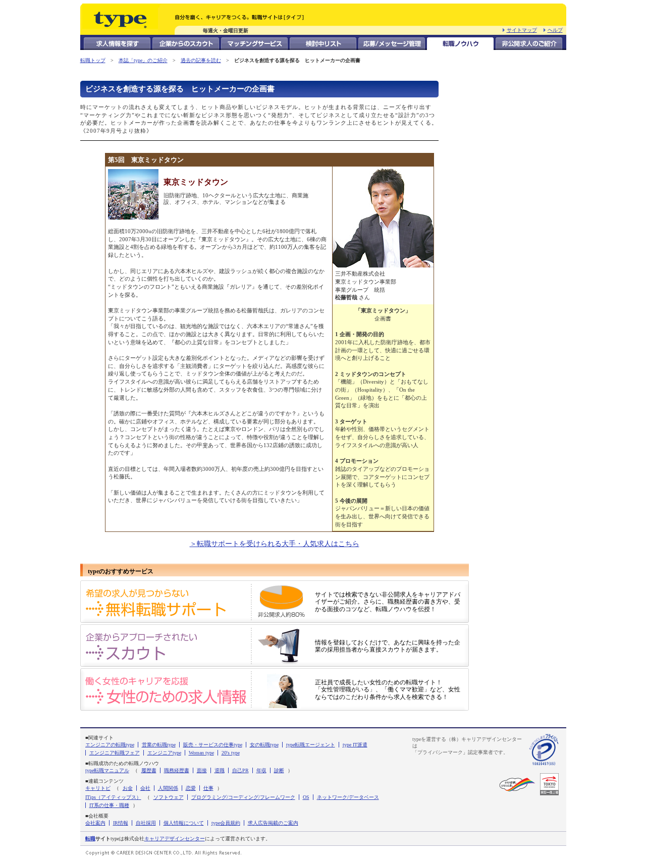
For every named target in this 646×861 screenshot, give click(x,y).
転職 (90, 838)
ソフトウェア (168, 797)
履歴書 (148, 770)
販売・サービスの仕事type (212, 744)
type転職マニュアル (107, 770)
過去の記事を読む (201, 60)
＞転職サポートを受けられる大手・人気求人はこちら (274, 544)
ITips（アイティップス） (113, 797)
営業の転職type (159, 744)
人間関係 (168, 788)
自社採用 (146, 823)
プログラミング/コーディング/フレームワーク (243, 797)
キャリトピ (98, 788)
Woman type (201, 753)
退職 (219, 770)
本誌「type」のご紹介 (143, 60)
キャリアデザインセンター (174, 838)
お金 (128, 788)
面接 (202, 770)
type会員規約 (225, 823)
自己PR (240, 770)
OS (306, 797)
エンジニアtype (164, 753)
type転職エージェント (310, 744)
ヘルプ (555, 30)
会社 (145, 788)
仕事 (208, 788)
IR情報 (120, 823)
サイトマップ (522, 30)
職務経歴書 (176, 770)
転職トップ (92, 60)
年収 (261, 770)
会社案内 (95, 823)
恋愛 (191, 788)
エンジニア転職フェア (114, 753)
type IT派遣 (355, 744)
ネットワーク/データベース (348, 797)
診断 (279, 770)
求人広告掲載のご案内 (273, 823)
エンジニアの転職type (109, 744)
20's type (231, 753)
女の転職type (264, 744)
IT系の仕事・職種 (109, 805)
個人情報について (184, 823)
